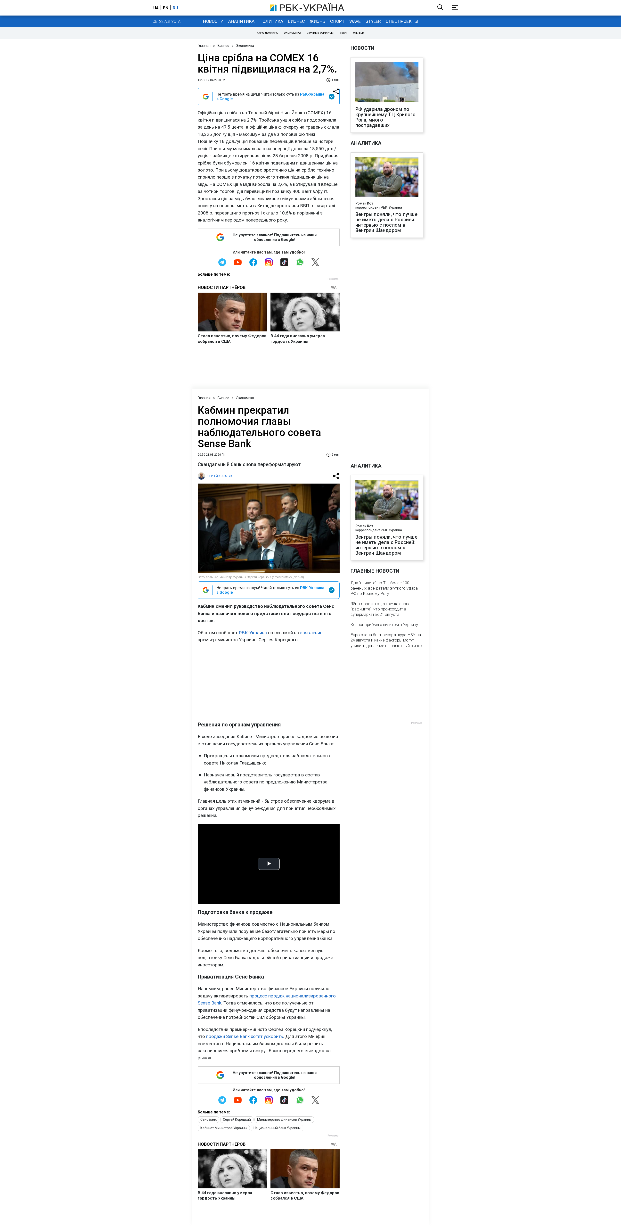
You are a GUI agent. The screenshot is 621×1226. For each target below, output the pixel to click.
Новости (213, 21)
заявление (311, 632)
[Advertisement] (269, 682)
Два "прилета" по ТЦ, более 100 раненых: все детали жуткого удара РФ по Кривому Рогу (384, 588)
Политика (271, 21)
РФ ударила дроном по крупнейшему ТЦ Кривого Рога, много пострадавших (385, 117)
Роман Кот (364, 203)
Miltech (358, 32)
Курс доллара (267, 32)
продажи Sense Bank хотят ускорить (244, 1036)
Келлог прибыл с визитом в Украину (384, 624)
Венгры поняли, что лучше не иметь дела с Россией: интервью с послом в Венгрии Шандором (386, 222)
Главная (204, 46)
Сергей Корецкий (237, 1119)
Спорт (337, 21)
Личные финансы (320, 32)
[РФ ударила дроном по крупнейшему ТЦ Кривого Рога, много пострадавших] (386, 82)
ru (175, 7)
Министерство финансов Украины (284, 1119)
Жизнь (317, 21)
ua (156, 7)
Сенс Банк (208, 1119)
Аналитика (241, 21)
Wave (355, 21)
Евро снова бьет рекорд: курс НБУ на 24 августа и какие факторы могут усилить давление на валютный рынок (386, 640)
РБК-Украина (253, 632)
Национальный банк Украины (277, 1128)
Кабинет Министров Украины (223, 1128)
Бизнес (296, 21)
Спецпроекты (402, 21)
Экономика (292, 32)
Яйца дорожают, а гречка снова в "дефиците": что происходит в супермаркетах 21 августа (382, 609)
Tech (343, 32)
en (165, 7)
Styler (373, 21)
